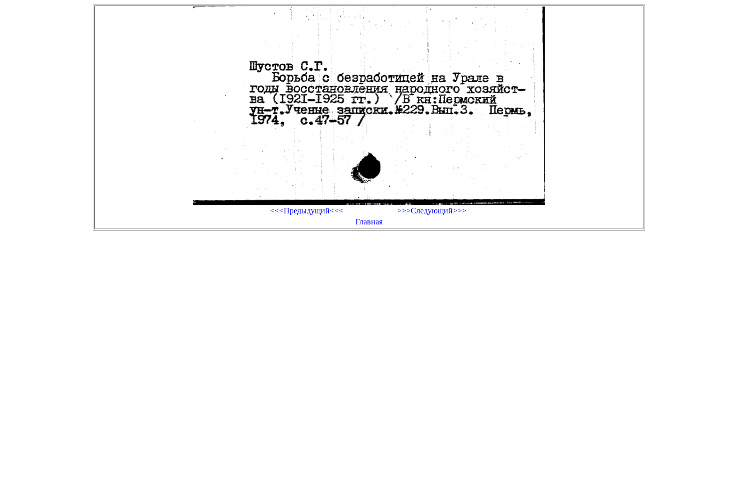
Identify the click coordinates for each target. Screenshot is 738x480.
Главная (369, 221)
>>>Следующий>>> (431, 210)
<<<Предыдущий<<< (306, 210)
